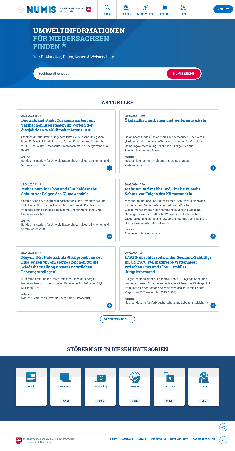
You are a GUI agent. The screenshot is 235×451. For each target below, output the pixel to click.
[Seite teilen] (223, 427)
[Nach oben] (223, 440)
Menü (221, 9)
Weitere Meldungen (115, 319)
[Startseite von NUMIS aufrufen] (59, 10)
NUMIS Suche (183, 73)
